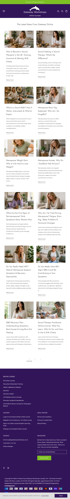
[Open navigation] (4, 11)
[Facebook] (4, 468)
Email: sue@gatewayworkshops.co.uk (15, 440)
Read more (10, 80)
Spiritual (6, 390)
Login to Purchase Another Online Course (16, 417)
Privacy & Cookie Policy (44, 420)
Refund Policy (41, 423)
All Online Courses (9, 380)
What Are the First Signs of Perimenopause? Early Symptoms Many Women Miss (19, 216)
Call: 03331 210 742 (9, 443)
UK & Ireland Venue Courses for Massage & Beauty (17, 405)
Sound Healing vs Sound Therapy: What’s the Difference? (49, 55)
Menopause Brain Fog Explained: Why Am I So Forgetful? (48, 111)
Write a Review (8, 446)
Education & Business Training (13, 384)
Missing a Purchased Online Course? (15, 429)
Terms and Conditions (44, 417)
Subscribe (44, 458)
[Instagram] (8, 468)
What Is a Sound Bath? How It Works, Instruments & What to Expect (19, 111)
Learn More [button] (45, 495)
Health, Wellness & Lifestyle (12, 387)
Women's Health (8, 394)
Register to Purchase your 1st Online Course (17, 420)
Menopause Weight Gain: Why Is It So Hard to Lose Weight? (17, 163)
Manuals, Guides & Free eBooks (13, 400)
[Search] (62, 11)
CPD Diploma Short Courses (12, 397)
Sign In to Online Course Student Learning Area (16, 424)
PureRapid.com (10, 486)
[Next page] (41, 359)
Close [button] (61, 495)
